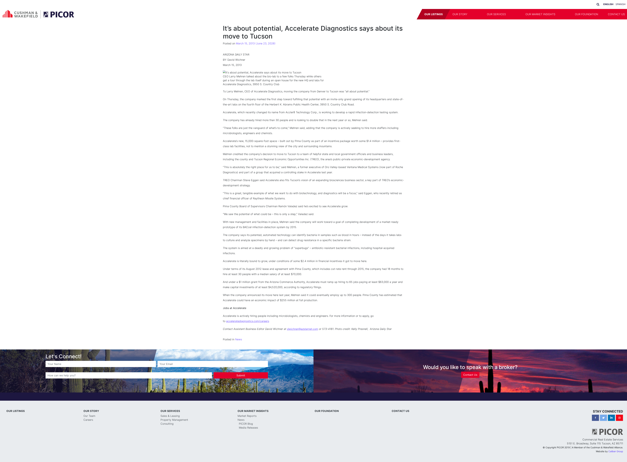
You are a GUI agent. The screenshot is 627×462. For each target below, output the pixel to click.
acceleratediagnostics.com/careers (247, 321)
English (608, 4)
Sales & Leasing (170, 415)
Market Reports (247, 415)
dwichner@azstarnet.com (302, 329)
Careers (88, 419)
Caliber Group (615, 451)
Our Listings (433, 14)
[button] (477, 14)
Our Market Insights (540, 14)
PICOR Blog (246, 423)
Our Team (89, 415)
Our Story (459, 14)
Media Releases (248, 427)
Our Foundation (586, 14)
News (238, 339)
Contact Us (470, 374)
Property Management (174, 419)
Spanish (620, 4)
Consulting (167, 423)
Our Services (496, 14)
